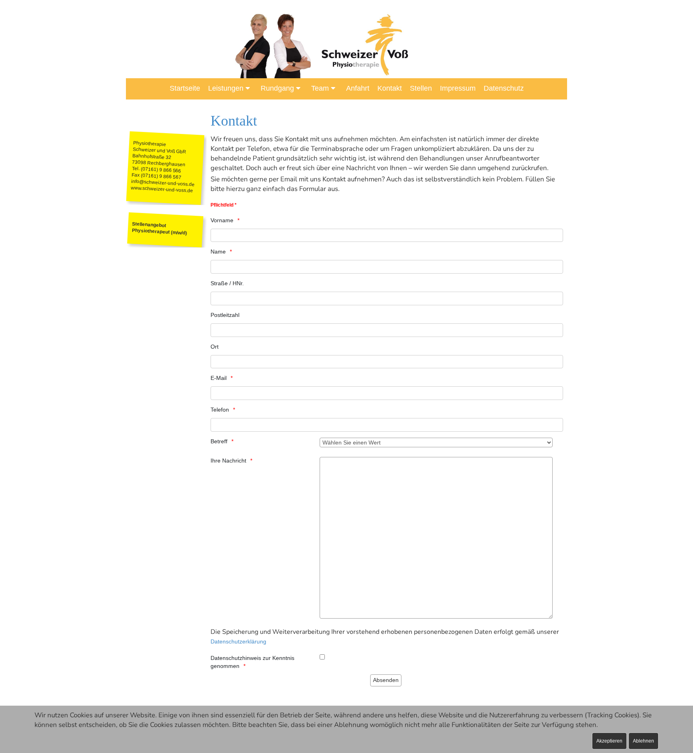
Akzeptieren (609, 741)
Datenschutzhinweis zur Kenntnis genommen (252, 662)
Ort (215, 346)
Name (218, 251)
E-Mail (219, 378)
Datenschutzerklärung (238, 641)
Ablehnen (643, 741)
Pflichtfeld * (224, 204)
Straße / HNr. (227, 283)
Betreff (219, 441)
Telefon (220, 409)
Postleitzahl (225, 315)
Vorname (222, 220)
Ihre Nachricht (228, 460)
